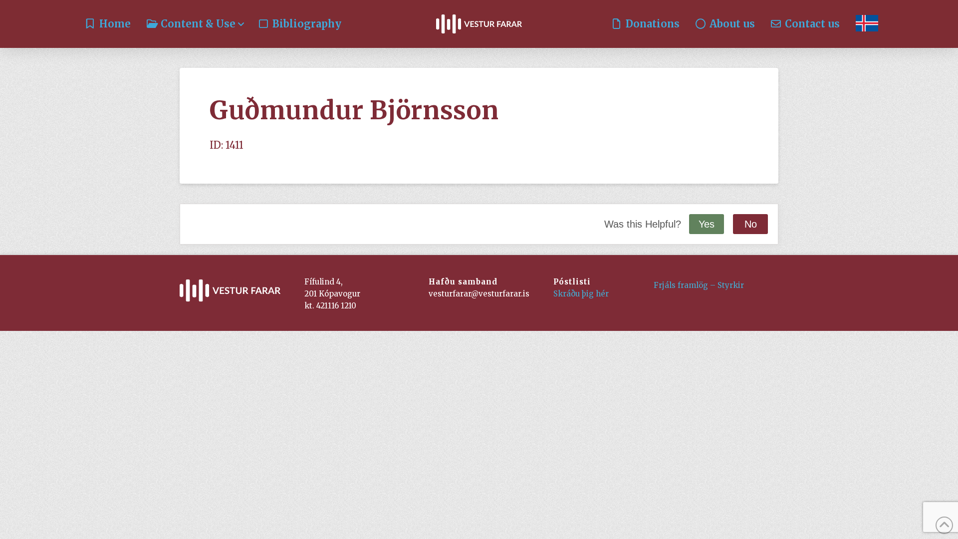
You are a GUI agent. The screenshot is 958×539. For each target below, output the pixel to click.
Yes (707, 224)
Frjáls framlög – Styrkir (699, 285)
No (750, 224)
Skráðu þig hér (581, 293)
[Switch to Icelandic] (867, 24)
